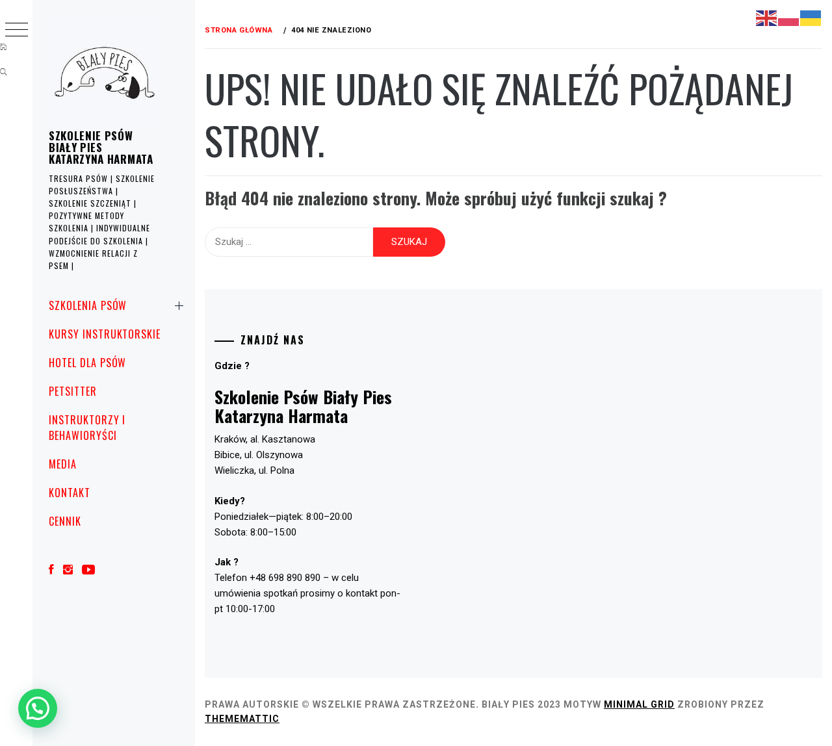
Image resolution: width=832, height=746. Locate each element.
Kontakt (69, 492)
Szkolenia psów (88, 305)
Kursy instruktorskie (105, 334)
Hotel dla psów (87, 362)
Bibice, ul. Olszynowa (258, 455)
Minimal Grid (639, 704)
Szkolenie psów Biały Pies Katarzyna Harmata (101, 147)
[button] (37, 708)
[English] (767, 17)
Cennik (65, 521)
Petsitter (73, 391)
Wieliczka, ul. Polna (254, 470)
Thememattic (242, 719)
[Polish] (789, 17)
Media (63, 464)
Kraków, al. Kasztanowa (264, 439)
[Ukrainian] (811, 17)
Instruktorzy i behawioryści (87, 427)
